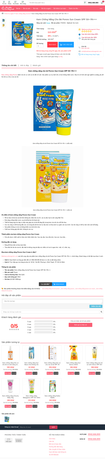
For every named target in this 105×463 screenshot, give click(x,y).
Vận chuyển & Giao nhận (57, 449)
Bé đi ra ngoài (46, 8)
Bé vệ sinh (26, 8)
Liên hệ (51, 441)
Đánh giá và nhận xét (80, 325)
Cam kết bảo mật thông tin (57, 452)
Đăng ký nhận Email (11, 427)
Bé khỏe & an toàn (60, 8)
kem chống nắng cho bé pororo (51, 288)
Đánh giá (37, 65)
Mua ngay (60, 284)
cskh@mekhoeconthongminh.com (91, 51)
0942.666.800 (85, 48)
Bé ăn (18, 8)
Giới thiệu (52, 438)
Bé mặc (35, 8)
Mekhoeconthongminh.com (10, 256)
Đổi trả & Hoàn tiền (55, 444)
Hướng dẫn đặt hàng (56, 446)
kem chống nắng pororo (67, 288)
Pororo (48, 23)
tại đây (60, 56)
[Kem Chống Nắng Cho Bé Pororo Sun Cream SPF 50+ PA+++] (7, 419)
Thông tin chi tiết (9, 65)
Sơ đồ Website (54, 454)
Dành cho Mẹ (73, 8)
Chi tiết (14, 373)
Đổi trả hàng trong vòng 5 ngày (90, 54)
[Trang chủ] (3, 13)
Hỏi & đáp (24, 65)
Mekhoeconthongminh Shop (91, 29)
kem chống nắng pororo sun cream (85, 288)
